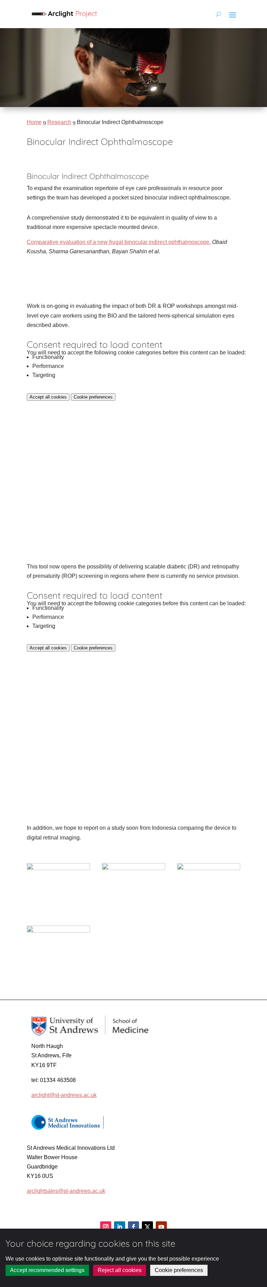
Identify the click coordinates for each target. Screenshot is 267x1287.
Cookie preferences (93, 397)
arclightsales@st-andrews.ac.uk (66, 1191)
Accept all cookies (48, 397)
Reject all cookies (119, 1270)
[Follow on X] (147, 1226)
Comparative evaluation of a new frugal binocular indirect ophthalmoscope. (119, 242)
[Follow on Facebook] (133, 1226)
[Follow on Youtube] (161, 1226)
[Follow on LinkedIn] (119, 1226)
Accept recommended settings (47, 1270)
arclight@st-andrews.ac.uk (64, 1095)
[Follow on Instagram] (105, 1226)
